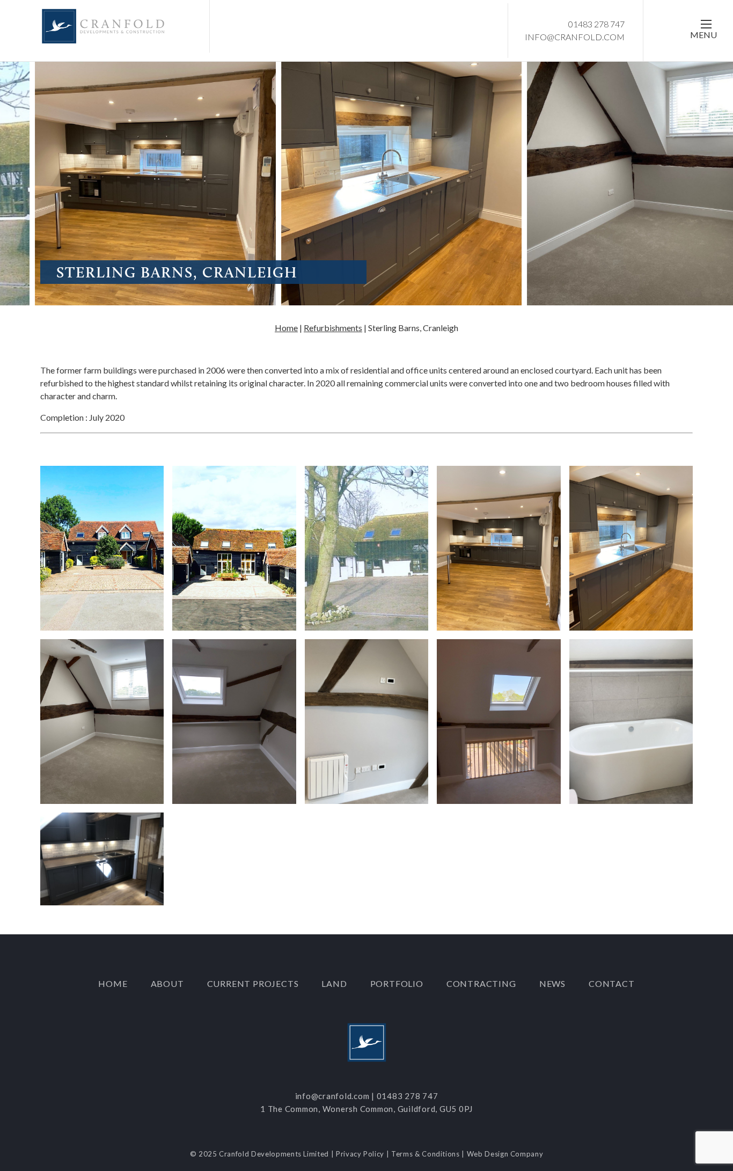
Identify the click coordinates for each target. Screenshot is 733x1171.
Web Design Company (505, 1154)
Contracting (481, 983)
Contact (612, 983)
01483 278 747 (596, 24)
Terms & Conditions (425, 1154)
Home (286, 328)
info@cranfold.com (575, 37)
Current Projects (253, 983)
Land (334, 983)
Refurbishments (333, 328)
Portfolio (396, 983)
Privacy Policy (360, 1154)
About (167, 983)
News (552, 983)
